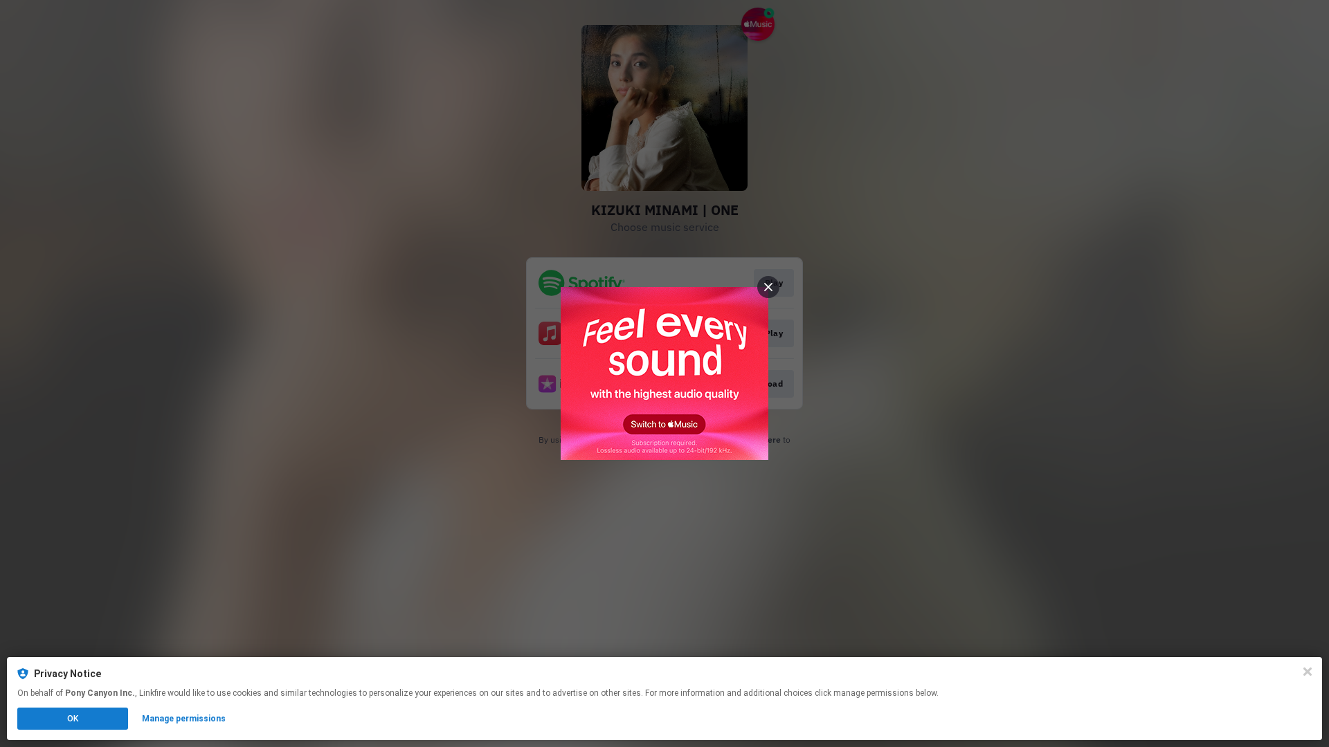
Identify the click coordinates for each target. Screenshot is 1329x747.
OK (72, 718)
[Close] (1307, 672)
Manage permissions (184, 718)
